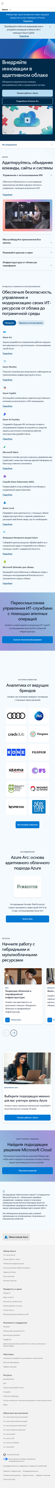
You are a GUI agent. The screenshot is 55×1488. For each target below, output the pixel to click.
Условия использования (12, 1475)
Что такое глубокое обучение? (14, 1430)
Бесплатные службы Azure (12, 1301)
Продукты (6, 1293)
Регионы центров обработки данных (16, 1268)
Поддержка (7, 1339)
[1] (4, 1191)
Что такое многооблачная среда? (15, 1421)
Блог (5, 1383)
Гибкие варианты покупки (12, 1306)
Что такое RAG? (8, 1447)
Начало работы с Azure (11, 1259)
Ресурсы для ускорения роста (13, 1331)
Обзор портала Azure (18, 1237)
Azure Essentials (8, 1276)
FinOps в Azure (8, 1310)
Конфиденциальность (30, 1471)
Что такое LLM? (8, 1438)
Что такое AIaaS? (9, 1434)
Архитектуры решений (11, 1335)
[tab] (9, 322)
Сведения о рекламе (43, 1475)
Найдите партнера (9, 1367)
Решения (6, 1327)
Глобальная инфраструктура (13, 1264)
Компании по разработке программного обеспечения (23, 1358)
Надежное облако (9, 1272)
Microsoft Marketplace (11, 1362)
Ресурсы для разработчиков (13, 1388)
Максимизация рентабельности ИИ (16, 1314)
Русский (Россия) (13, 1455)
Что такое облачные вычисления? (15, 1417)
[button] (27, 120)
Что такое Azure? (9, 1255)
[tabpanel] (27, 457)
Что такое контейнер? (11, 1443)
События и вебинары (11, 1396)
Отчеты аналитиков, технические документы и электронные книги (27, 1400)
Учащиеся (6, 1392)
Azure (5, 9)
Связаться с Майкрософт (12, 1471)
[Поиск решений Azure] (2, 3)
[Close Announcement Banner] (49, 26)
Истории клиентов (9, 1281)
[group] (23, 996)
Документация (8, 1379)
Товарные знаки (28, 1475)
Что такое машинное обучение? (15, 1426)
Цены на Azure (8, 1297)
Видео (5, 1405)
